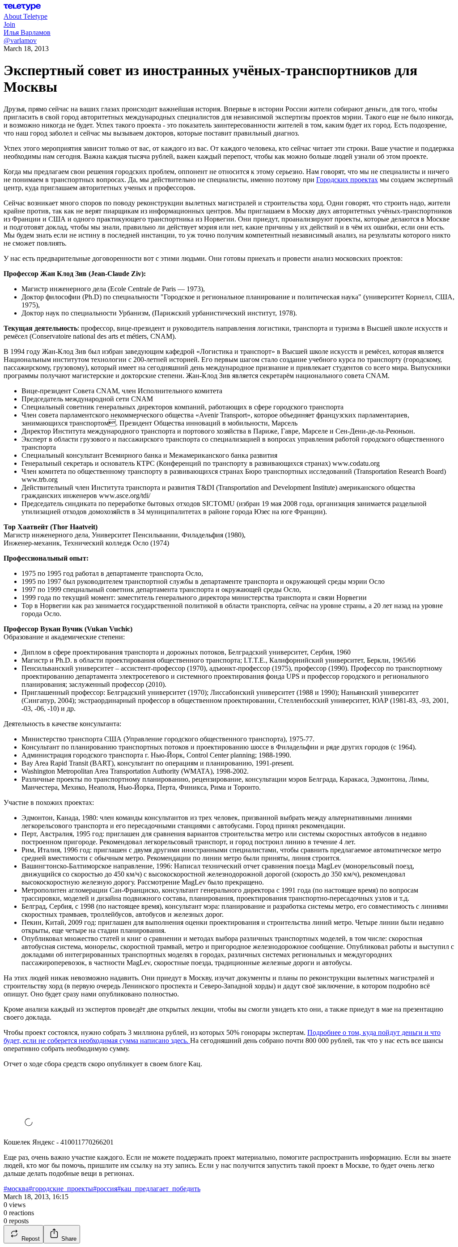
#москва (16, 1188)
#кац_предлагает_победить (158, 1188)
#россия (105, 1188)
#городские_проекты (61, 1188)
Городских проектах (347, 179)
